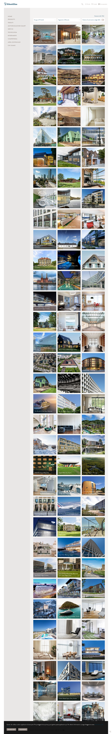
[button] (110, 719)
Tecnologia (12, 32)
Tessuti (10, 23)
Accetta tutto (11, 729)
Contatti (95, 4)
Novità (88, 4)
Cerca (83, 4)
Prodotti (11, 19)
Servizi (10, 29)
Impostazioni (23, 729)
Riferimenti (12, 36)
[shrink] (30, 339)
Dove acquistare (103, 4)
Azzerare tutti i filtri (99, 16)
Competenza (12, 39)
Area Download (14, 42)
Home (10, 16)
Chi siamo (11, 45)
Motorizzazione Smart (17, 26)
